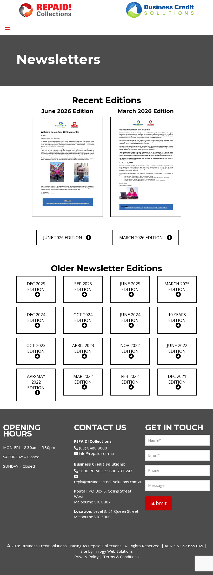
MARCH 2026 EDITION (141, 237)
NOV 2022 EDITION (130, 348)
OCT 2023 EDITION (35, 348)
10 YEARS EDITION (177, 317)
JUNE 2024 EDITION (130, 317)
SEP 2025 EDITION (83, 286)
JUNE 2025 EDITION (130, 286)
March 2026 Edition (146, 111)
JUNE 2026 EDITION (62, 237)
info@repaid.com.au (96, 453)
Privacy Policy (86, 556)
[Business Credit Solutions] (106, 10)
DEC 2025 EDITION (36, 286)
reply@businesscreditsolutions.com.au (108, 481)
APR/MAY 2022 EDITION (36, 382)
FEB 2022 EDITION (130, 379)
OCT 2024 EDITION (83, 317)
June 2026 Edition (67, 111)
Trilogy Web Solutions (113, 551)
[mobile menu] (7, 27)
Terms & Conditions (121, 556)
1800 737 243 (119, 470)
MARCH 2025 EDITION (177, 286)
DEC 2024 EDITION (36, 317)
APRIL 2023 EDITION (83, 348)
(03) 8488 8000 (93, 448)
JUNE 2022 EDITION (177, 348)
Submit (158, 503)
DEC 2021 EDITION (177, 379)
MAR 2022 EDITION (83, 379)
